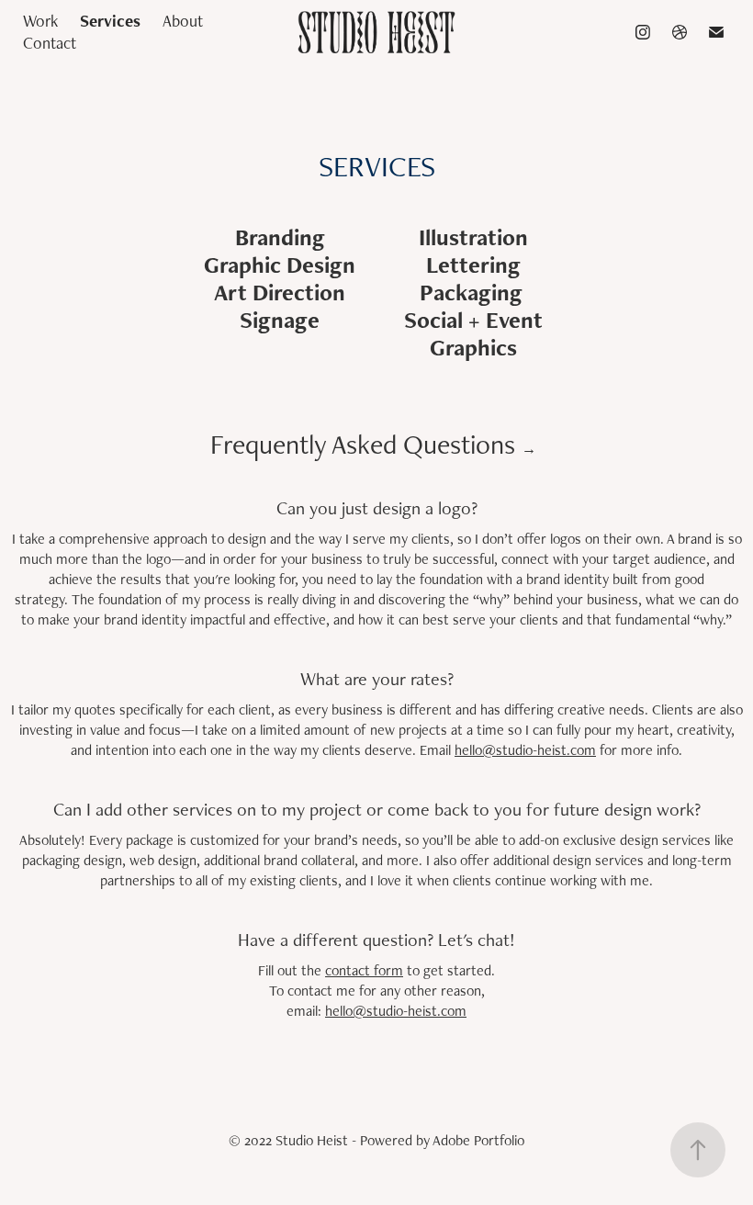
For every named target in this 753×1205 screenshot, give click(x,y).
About (183, 20)
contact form (364, 970)
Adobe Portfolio (478, 1140)
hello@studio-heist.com (525, 750)
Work (40, 20)
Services (110, 20)
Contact (49, 42)
